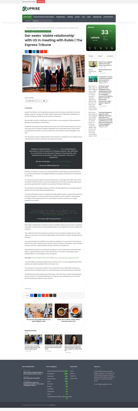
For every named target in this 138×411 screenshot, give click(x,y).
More (89, 17)
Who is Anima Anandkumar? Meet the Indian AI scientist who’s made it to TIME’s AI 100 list (73, 348)
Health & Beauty (51, 378)
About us (72, 373)
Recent (100, 56)
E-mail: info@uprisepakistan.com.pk (103, 384)
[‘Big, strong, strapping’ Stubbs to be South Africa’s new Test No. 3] (93, 64)
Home (27, 28)
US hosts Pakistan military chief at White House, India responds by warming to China (55, 258)
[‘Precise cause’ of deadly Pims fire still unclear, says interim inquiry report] (33, 339)
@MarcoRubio (56, 149)
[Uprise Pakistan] (31, 9)
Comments (110, 56)
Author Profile (108, 17)
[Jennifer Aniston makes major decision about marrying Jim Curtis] (53, 339)
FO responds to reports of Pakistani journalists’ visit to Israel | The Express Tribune (106, 79)
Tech (83, 17)
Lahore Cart (52, 405)
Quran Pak (98, 17)
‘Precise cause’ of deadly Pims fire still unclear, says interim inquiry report (32, 347)
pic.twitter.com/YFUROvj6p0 (53, 215)
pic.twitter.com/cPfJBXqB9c (61, 161)
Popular (91, 56)
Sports (77, 17)
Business (70, 17)
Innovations (50, 383)
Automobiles (50, 389)
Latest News (27, 17)
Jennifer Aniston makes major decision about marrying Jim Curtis (53, 347)
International (60, 17)
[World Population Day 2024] (93, 72)
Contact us (73, 376)
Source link (28, 288)
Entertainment (50, 373)
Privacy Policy (74, 378)
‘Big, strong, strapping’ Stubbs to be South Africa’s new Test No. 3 (105, 63)
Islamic (49, 394)
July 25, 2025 (64, 165)
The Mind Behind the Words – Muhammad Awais (59, 396)
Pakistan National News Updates (44, 17)
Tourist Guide (50, 391)
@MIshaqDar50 (34, 213)
